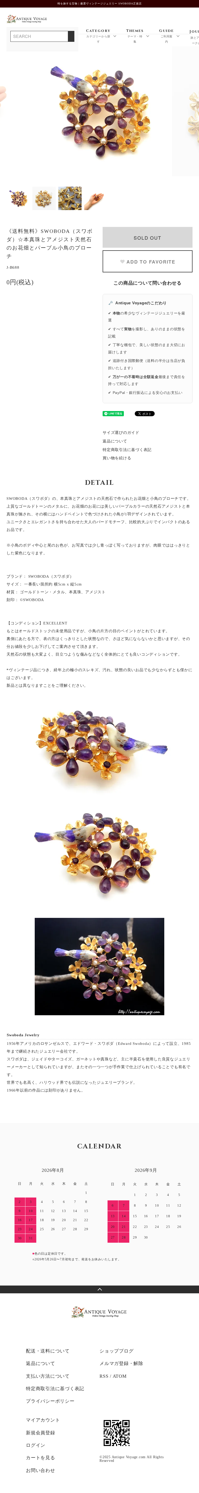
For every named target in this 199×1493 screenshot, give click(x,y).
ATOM (120, 1376)
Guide (166, 36)
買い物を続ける (117, 458)
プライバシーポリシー (50, 1401)
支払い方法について (48, 1376)
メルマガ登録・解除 (121, 1363)
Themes (135, 36)
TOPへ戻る (99, 1289)
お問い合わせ (40, 1470)
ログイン (35, 1445)
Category (98, 36)
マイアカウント (43, 1420)
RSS (104, 1376)
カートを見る (40, 1457)
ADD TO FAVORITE (150, 261)
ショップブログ (116, 1351)
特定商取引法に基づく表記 (127, 450)
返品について (115, 441)
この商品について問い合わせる (147, 283)
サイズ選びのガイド (121, 433)
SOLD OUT (147, 237)
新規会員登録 (40, 1432)
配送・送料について (48, 1351)
